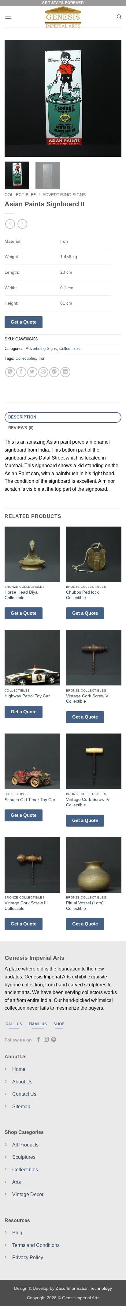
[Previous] (14, 98)
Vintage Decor (27, 1194)
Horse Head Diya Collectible (21, 595)
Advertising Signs (64, 195)
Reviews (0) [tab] (21, 428)
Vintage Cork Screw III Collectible (26, 906)
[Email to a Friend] (43, 372)
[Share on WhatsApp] (10, 372)
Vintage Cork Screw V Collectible (87, 699)
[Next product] (10, 224)
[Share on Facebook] (21, 372)
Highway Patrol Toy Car (27, 696)
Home (18, 1069)
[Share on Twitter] (32, 372)
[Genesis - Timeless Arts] (63, 17)
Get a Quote (23, 322)
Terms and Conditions (36, 1245)
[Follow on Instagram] (46, 1039)
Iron (42, 358)
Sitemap (21, 1106)
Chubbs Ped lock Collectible (82, 595)
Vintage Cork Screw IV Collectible (87, 802)
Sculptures (23, 1157)
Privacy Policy (27, 1257)
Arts (16, 1182)
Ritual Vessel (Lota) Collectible (85, 906)
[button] (8, 16)
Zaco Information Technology (84, 1288)
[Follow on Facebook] (38, 1039)
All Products (25, 1144)
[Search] (119, 17)
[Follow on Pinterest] (53, 1039)
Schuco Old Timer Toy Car (30, 799)
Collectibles (20, 195)
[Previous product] (22, 224)
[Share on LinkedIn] (65, 372)
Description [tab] (22, 417)
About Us (22, 1081)
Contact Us (24, 1094)
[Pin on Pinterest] (54, 372)
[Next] (111, 98)
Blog (17, 1232)
